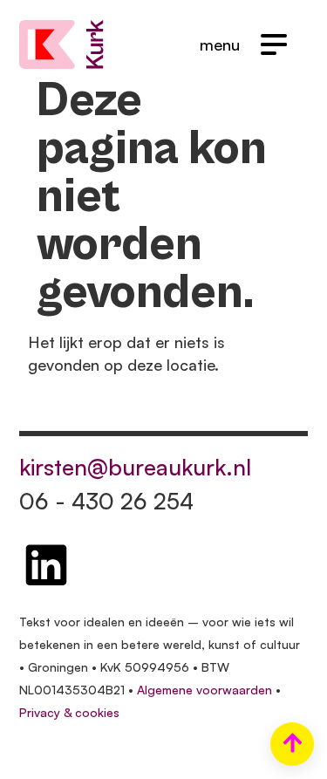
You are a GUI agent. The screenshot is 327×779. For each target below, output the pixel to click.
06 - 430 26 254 (106, 501)
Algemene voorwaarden (204, 689)
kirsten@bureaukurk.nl (135, 467)
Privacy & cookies (69, 712)
